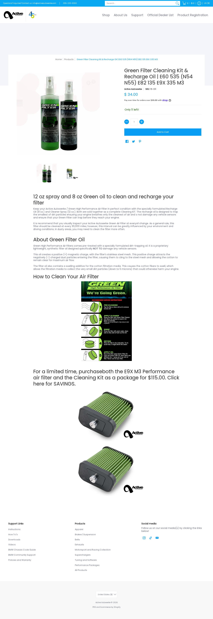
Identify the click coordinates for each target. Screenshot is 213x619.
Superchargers (83, 554)
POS (94, 607)
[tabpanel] (106, 347)
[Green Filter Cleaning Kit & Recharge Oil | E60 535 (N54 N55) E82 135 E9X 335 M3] (47, 174)
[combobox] (140, 3)
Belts (77, 539)
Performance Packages (87, 565)
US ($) (207, 3)
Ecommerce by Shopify (110, 607)
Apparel (79, 529)
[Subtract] (126, 121)
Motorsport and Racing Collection (93, 549)
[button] (188, 3)
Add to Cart (163, 132)
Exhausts (79, 544)
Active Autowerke (133, 89)
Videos (12, 544)
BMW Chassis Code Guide (22, 549)
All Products (81, 570)
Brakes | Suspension (85, 534)
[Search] (177, 3)
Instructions (14, 529)
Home (58, 59)
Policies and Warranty (19, 560)
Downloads (14, 539)
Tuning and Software (86, 560)
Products (69, 59)
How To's (13, 534)
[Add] (141, 121)
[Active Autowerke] (20, 15)
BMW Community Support (21, 554)
